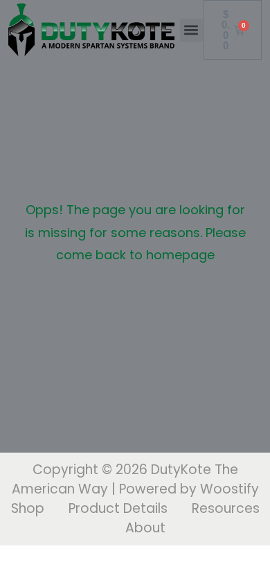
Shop (27, 508)
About (145, 527)
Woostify (229, 489)
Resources (226, 508)
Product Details (118, 508)
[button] (191, 30)
